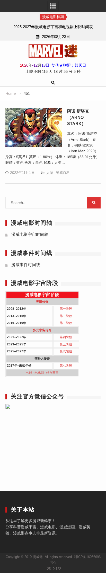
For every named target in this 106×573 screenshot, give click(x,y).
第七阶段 (66, 365)
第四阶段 (66, 337)
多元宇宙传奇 (42, 330)
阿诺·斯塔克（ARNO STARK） (78, 117)
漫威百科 (63, 173)
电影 (29, 373)
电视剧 (39, 373)
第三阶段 (66, 323)
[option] (53, 27)
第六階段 (66, 351)
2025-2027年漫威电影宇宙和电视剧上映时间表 (53, 27)
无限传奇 (42, 302)
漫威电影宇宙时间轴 (29, 234)
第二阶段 (66, 316)
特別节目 (52, 373)
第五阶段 (66, 344)
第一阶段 (66, 309)
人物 (50, 173)
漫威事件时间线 (25, 264)
